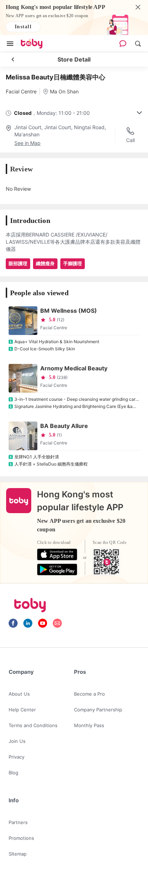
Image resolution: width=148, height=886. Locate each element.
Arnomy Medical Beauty (73, 368)
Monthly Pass (89, 725)
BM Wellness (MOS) (68, 310)
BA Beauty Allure (64, 425)
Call (130, 140)
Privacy (16, 757)
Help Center (22, 709)
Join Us (17, 741)
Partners (18, 822)
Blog (13, 772)
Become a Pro (89, 694)
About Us (19, 694)
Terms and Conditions (33, 725)
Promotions (21, 838)
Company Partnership (98, 709)
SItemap (18, 854)
